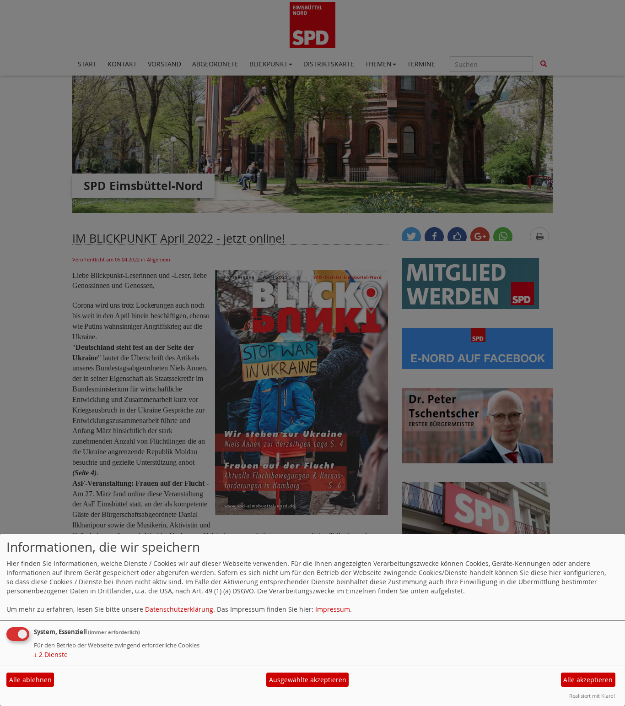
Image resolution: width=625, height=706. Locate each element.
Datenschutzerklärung (179, 609)
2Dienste (51, 654)
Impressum (332, 609)
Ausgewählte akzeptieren (307, 679)
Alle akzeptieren (588, 679)
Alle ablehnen (30, 679)
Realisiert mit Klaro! (592, 695)
